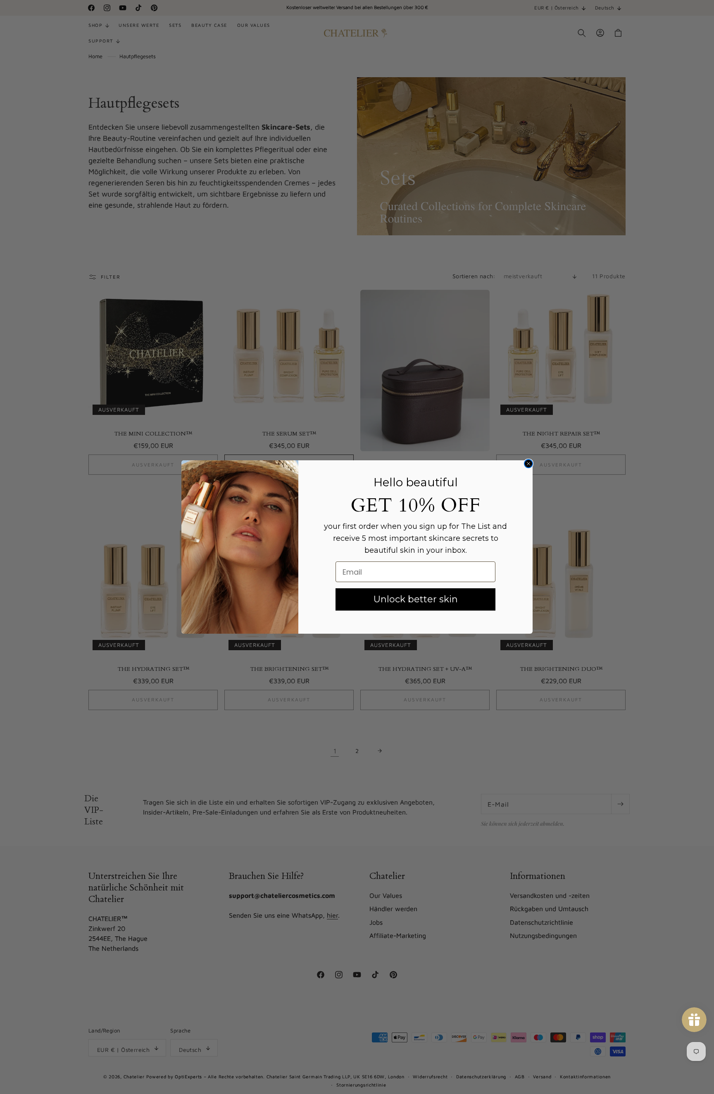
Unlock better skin (416, 599)
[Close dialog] (528, 463)
